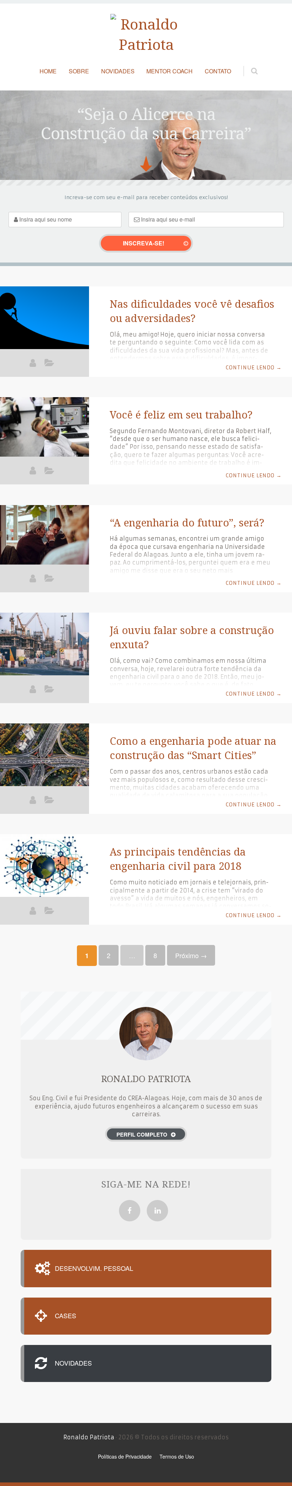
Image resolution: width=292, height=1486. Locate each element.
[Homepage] (146, 34)
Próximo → (191, 955)
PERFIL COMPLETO (141, 1134)
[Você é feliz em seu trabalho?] (44, 428)
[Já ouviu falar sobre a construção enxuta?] (44, 645)
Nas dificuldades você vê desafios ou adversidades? (192, 311)
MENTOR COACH (169, 71)
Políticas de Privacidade (125, 1456)
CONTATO (218, 71)
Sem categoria (49, 364)
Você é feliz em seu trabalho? (181, 414)
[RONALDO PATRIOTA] (33, 363)
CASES (65, 1316)
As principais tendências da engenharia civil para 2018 (178, 859)
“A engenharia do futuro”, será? (187, 522)
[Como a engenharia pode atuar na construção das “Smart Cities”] (44, 755)
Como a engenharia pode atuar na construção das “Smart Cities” (193, 748)
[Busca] (247, 63)
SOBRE (79, 71)
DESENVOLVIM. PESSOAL (94, 1269)
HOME (48, 71)
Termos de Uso (177, 1456)
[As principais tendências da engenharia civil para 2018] (44, 866)
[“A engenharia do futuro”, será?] (44, 536)
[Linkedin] (157, 1210)
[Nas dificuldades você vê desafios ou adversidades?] (44, 318)
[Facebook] (129, 1210)
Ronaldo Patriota (88, 1437)
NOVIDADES (118, 71)
